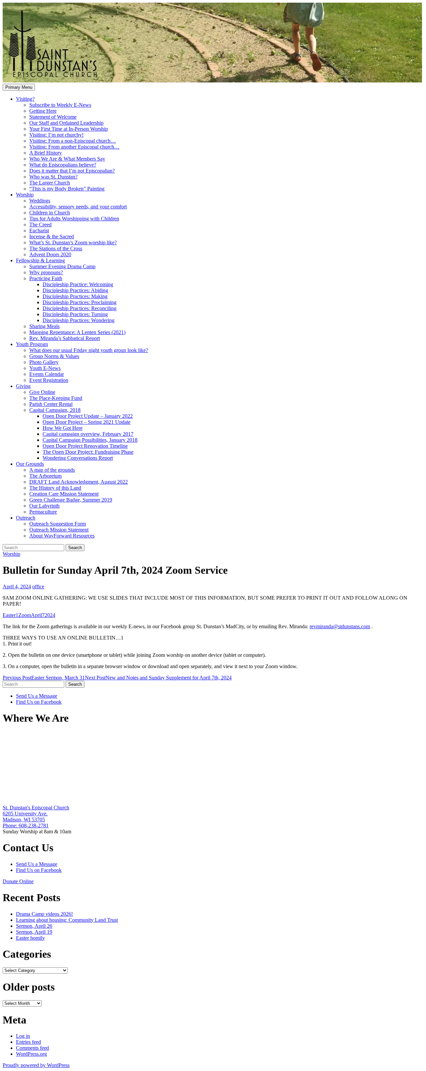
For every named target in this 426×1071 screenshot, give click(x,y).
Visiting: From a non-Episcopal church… (72, 141)
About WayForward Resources (62, 535)
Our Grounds (30, 464)
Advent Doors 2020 (50, 254)
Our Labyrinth (44, 506)
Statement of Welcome (53, 117)
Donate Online (18, 881)
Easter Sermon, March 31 (44, 677)
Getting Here (43, 111)
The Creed (40, 224)
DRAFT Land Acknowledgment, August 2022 (78, 482)
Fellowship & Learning (40, 260)
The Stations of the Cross (55, 248)
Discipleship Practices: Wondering (78, 320)
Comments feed (32, 1048)
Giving (23, 386)
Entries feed (28, 1042)
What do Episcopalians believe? (62, 165)
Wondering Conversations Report (78, 458)
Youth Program (32, 344)
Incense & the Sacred (51, 236)
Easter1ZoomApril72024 (29, 615)
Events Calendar (46, 374)
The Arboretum (45, 476)
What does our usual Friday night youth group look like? (88, 350)
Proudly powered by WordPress (36, 1065)
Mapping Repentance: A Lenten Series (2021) (77, 332)
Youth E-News (45, 368)
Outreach (25, 518)
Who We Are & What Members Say (67, 159)
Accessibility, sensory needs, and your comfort (78, 206)
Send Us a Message (36, 696)
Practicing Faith (45, 278)
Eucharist (39, 230)
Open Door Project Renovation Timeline (85, 446)
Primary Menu (18, 87)
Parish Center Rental (51, 404)
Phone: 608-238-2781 (26, 825)
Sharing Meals (44, 326)
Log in (23, 1036)
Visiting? (25, 99)
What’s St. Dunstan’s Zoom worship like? (73, 242)
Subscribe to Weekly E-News (60, 105)
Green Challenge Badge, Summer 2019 (70, 500)
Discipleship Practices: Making (75, 296)
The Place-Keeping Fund (55, 398)
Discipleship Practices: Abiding (75, 290)
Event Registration (48, 380)
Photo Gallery (44, 362)
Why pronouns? (46, 272)
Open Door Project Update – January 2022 (88, 416)
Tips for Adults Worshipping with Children (74, 218)
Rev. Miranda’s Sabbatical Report (64, 338)
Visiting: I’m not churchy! (56, 135)
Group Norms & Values (54, 356)
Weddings (39, 200)
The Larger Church (49, 182)
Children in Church (49, 212)
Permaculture (43, 512)
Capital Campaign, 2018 (55, 410)
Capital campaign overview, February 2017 (88, 434)
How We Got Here (63, 428)
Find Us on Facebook (39, 702)
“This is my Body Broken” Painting (67, 188)
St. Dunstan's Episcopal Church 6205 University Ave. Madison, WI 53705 (36, 813)
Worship (25, 194)
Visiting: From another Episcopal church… (74, 147)
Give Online (42, 392)
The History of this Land (55, 488)
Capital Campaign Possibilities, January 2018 (90, 440)
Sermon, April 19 (34, 932)
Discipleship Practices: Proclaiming (79, 302)
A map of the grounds (52, 470)
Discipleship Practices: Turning (75, 314)
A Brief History (45, 153)
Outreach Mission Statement (59, 530)
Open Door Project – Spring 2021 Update (86, 422)
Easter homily (30, 938)
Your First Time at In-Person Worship (68, 129)
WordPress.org (31, 1054)
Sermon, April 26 (34, 926)
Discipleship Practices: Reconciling (79, 308)
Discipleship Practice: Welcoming (78, 284)
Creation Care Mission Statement (64, 494)
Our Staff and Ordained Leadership (66, 123)
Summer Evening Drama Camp (62, 266)
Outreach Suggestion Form (57, 524)
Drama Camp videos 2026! (44, 914)
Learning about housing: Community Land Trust (67, 920)
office (38, 586)
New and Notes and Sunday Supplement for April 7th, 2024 (158, 677)
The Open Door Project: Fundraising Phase (88, 452)
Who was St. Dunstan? (53, 176)
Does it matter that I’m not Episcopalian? (72, 171)
